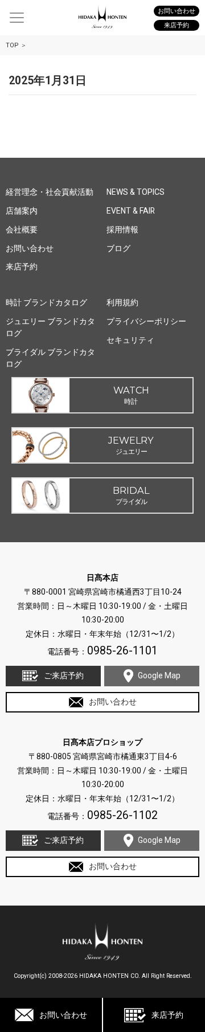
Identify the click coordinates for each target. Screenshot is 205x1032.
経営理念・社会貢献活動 (49, 191)
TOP (12, 45)
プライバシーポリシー (146, 321)
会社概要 (22, 229)
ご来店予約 (64, 675)
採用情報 (122, 229)
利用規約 (122, 302)
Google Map (159, 675)
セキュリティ (130, 340)
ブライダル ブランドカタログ (50, 357)
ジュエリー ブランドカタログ (50, 327)
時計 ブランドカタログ (46, 302)
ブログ (118, 248)
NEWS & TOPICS (135, 191)
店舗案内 (22, 210)
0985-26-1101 (122, 650)
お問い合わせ (63, 1014)
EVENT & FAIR (130, 210)
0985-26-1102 (122, 815)
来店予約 (167, 1014)
